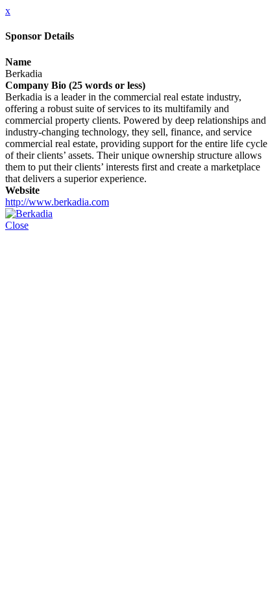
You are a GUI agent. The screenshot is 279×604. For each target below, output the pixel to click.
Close (17, 225)
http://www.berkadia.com (57, 201)
